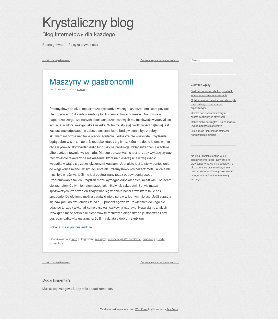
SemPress (172, 309)
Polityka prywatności (83, 44)
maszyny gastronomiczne (124, 239)
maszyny (100, 239)
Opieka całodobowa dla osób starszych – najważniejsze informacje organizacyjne (213, 104)
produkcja (148, 239)
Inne (74, 239)
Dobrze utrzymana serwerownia (159, 60)
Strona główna (52, 44)
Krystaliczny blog (88, 21)
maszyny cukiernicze (77, 227)
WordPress (141, 309)
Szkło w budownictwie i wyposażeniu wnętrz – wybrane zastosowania (212, 93)
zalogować (66, 288)
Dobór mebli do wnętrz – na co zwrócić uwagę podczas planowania (213, 124)
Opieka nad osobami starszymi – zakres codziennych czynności (210, 115)
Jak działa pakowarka (56, 60)
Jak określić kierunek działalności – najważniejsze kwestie (211, 133)
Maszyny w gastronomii (91, 81)
